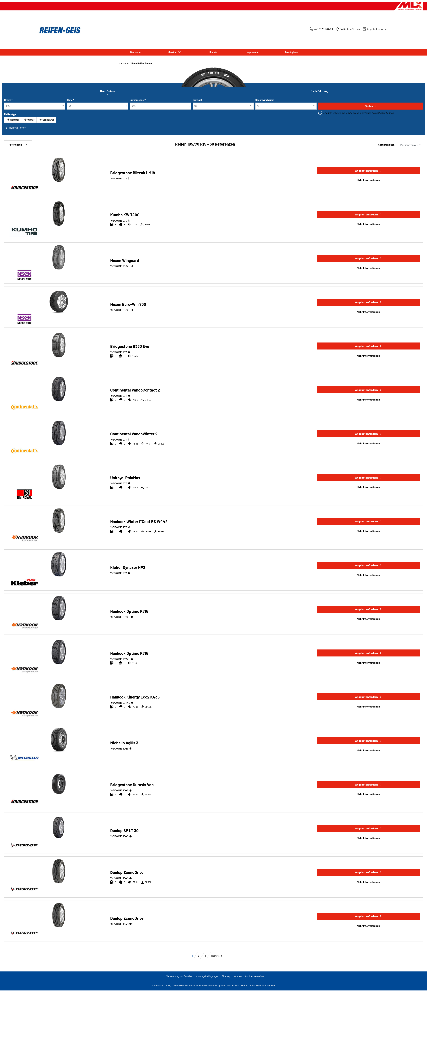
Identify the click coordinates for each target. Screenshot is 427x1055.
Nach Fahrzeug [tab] (319, 91)
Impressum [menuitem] (253, 52)
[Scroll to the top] (418, 1048)
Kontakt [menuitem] (213, 52)
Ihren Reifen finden (141, 63)
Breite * (8, 99)
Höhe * (70, 99)
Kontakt (238, 976)
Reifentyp (10, 114)
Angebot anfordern (366, 170)
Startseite (123, 63)
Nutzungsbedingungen (207, 976)
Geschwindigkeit (264, 99)
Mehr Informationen (368, 180)
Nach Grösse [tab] (107, 91)
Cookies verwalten (254, 976)
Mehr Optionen (17, 127)
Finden (369, 106)
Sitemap (226, 976)
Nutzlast (197, 99)
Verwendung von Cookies (179, 976)
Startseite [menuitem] (135, 52)
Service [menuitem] (172, 52)
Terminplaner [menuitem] (292, 52)
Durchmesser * (138, 99)
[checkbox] (12, 120)
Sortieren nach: (386, 144)
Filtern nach (15, 144)
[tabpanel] (213, 115)
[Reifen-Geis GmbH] (59, 30)
